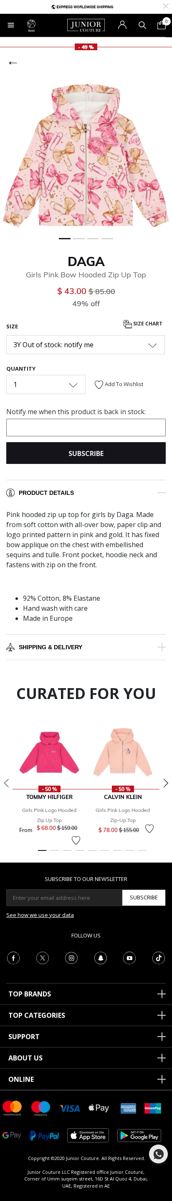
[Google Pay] (12, 1135)
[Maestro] (41, 1107)
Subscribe (144, 897)
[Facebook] (13, 957)
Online (21, 1079)
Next (165, 783)
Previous (6, 783)
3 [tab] (67, 854)
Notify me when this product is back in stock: (76, 411)
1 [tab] (42, 854)
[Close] (166, 5)
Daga (86, 261)
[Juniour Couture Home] (86, 24)
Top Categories (36, 1015)
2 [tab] (55, 854)
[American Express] (129, 1107)
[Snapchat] (100, 957)
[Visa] (69, 1108)
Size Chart (147, 323)
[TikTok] (158, 957)
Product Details (46, 492)
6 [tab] (105, 854)
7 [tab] (117, 854)
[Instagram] (71, 957)
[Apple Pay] (99, 1107)
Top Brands (29, 994)
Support (24, 1036)
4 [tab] (80, 854)
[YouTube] (129, 957)
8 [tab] (130, 854)
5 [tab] (92, 854)
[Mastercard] (13, 1107)
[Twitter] (42, 957)
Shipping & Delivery (50, 647)
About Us (25, 1058)
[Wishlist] (76, 840)
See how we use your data (40, 915)
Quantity (20, 368)
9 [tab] (142, 854)
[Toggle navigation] (10, 25)
